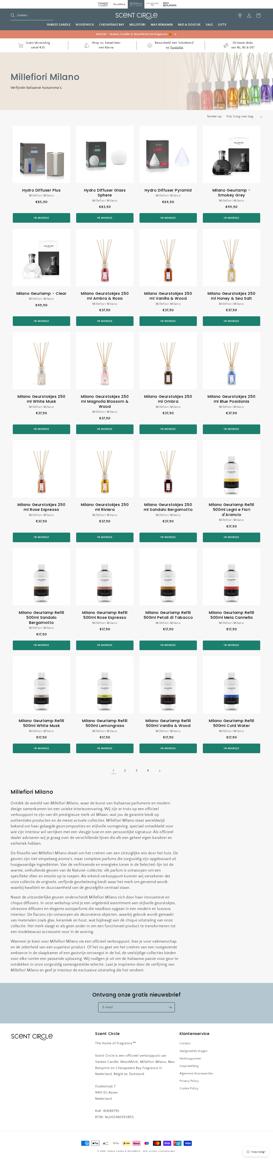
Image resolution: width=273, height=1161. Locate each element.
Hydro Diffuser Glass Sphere (105, 193)
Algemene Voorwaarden (196, 1073)
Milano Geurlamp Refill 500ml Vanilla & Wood (168, 723)
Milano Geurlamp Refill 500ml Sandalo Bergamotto (41, 617)
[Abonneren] (170, 1007)
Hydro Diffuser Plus (41, 190)
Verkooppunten (190, 1058)
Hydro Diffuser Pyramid (168, 190)
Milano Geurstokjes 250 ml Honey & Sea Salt (231, 296)
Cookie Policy (189, 1088)
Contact (185, 1043)
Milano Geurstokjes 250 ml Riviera (105, 507)
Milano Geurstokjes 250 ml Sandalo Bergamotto (168, 507)
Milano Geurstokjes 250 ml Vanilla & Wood (168, 296)
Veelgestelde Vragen (194, 1051)
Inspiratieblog (189, 1066)
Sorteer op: (214, 116)
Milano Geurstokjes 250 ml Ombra (168, 399)
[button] (32, 15)
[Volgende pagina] (159, 771)
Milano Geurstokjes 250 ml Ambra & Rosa (105, 296)
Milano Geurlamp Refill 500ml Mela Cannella (231, 615)
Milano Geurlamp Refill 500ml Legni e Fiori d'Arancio (231, 509)
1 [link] (113, 771)
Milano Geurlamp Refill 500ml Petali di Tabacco (168, 615)
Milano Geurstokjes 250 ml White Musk (41, 399)
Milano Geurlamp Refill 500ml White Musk (41, 723)
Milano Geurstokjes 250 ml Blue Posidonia (231, 399)
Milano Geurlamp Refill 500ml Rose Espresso (104, 615)
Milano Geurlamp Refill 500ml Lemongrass (104, 723)
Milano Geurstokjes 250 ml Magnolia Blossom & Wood (105, 401)
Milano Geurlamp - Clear (41, 293)
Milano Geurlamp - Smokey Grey (231, 193)
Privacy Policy (189, 1081)
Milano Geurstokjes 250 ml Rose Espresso (41, 507)
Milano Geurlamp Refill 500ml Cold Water (231, 723)
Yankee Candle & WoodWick (123, 1151)
